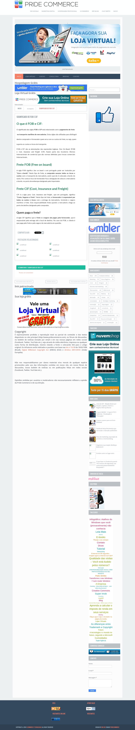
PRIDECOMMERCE (114, 727)
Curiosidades (93, 301)
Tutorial (101, 548)
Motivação (93, 297)
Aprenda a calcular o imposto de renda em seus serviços (100, 609)
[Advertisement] (104, 164)
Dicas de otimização (106, 319)
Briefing (101, 615)
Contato (101, 542)
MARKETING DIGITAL (48, 11)
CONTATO (76, 76)
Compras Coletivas (104, 276)
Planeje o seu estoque (100, 540)
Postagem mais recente (24, 282)
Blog (101, 600)
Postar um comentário (26, 273)
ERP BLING (95, 11)
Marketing (92, 279)
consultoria (105, 308)
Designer (101, 283)
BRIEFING (66, 76)
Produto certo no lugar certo (105, 453)
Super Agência (101, 640)
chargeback (93, 308)
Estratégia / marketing (109, 301)
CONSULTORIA (54, 76)
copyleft (100, 598)
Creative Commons (101, 590)
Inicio (19, 76)
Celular (103, 297)
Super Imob (101, 593)
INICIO (115, 11)
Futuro (100, 630)
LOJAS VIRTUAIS (30, 76)
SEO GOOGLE (34, 11)
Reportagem (105, 304)
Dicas (91, 276)
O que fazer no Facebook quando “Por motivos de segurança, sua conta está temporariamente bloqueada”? (106, 464)
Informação (93, 304)
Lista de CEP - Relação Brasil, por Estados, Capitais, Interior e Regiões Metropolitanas (106, 406)
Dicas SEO (92, 294)
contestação (110, 322)
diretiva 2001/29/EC (72, 350)
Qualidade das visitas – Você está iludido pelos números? (101, 562)
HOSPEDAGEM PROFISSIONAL (67, 11)
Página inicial (51, 282)
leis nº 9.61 (70, 347)
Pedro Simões (100, 576)
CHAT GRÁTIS (106, 11)
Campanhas (93, 315)
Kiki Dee (103, 727)
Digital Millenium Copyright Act (35, 350)
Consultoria (100, 596)
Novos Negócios (105, 279)
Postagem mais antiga (78, 282)
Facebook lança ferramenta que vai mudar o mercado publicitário (106, 429)
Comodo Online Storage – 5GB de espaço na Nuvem (100, 603)
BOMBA (106, 312)
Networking (101, 551)
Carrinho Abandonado (108, 315)
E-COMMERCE (84, 11)
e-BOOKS (42, 76)
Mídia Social (106, 290)
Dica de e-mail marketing (96, 286)
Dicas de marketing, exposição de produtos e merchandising (106, 438)
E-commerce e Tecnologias (34, 727)
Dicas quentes (93, 290)
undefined (23, 245)
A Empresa (101, 584)
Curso (91, 283)
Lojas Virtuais (100, 621)
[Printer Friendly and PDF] (82, 233)
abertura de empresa (95, 322)
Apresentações (94, 312)
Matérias (103, 294)
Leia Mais (101, 531)
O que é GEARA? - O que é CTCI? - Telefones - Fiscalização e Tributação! (106, 414)
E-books (100, 537)
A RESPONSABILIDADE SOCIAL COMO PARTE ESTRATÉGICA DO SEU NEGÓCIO (100, 571)
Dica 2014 (92, 319)
